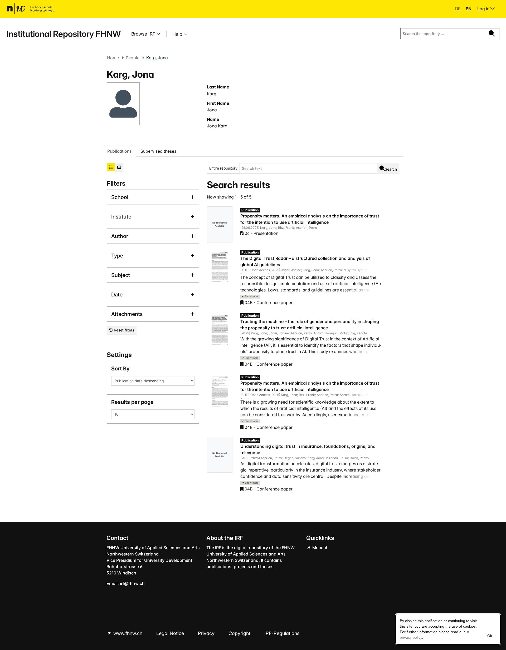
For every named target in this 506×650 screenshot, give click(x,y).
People (132, 57)
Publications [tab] (119, 151)
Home (113, 57)
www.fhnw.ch (128, 633)
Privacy (207, 633)
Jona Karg (217, 125)
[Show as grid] (119, 167)
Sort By (120, 368)
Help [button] (178, 34)
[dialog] (448, 629)
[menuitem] (147, 33)
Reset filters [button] (123, 330)
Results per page (132, 402)
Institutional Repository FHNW (64, 34)
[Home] (31, 8)
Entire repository (223, 168)
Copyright (240, 633)
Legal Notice (170, 633)
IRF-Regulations (281, 633)
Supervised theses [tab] (158, 151)
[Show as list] (111, 167)
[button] (250, 297)
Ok (489, 636)
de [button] (458, 8)
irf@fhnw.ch (132, 583)
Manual (319, 547)
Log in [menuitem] (483, 8)
